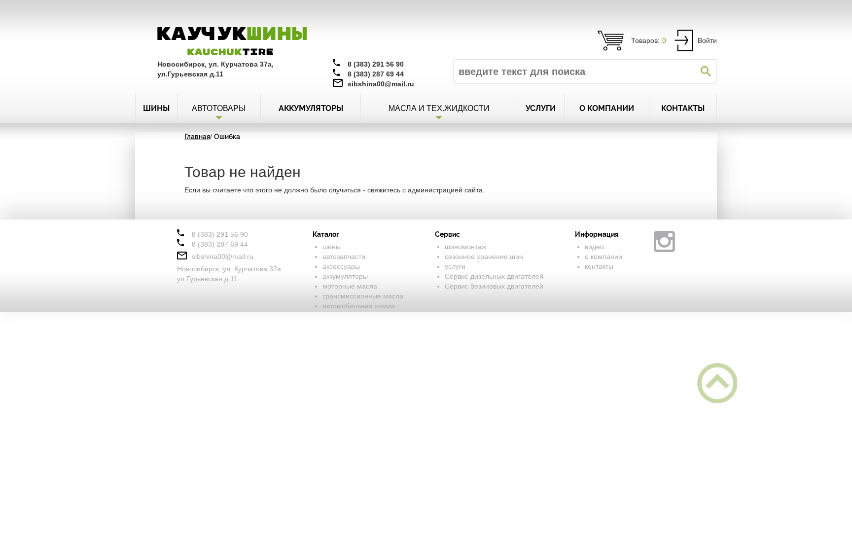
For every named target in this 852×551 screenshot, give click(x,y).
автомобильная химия (358, 306)
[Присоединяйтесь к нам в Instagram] (664, 242)
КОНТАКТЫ (683, 108)
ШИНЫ (156, 108)
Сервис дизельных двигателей (494, 276)
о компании (603, 256)
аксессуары (341, 266)
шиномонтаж (465, 247)
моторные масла (349, 286)
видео (594, 247)
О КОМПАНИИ (606, 108)
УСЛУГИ (541, 108)
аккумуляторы (345, 276)
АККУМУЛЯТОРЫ (311, 108)
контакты (599, 266)
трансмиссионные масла (362, 296)
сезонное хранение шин (484, 256)
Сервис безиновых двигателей (494, 286)
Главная (197, 137)
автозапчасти (343, 256)
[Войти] (684, 40)
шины (331, 247)
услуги (455, 266)
